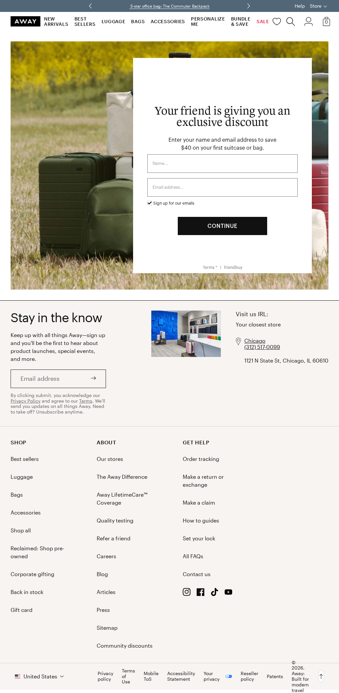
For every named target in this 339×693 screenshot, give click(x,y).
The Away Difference (122, 476)
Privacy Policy (25, 401)
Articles (106, 592)
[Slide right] (91, 6)
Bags (138, 21)
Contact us (197, 574)
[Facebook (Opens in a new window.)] (201, 594)
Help (300, 6)
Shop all (21, 530)
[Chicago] (186, 363)
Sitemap (107, 627)
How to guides (201, 520)
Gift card (21, 610)
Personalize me (208, 21)
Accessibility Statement (181, 676)
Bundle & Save (241, 21)
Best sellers (85, 21)
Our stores (110, 459)
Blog (102, 574)
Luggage (113, 21)
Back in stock (27, 592)
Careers (106, 556)
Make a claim (199, 502)
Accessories (168, 21)
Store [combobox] (315, 6)
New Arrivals (56, 21)
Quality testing (115, 520)
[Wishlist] (277, 21)
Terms (85, 401)
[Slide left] (248, 6)
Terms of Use (128, 676)
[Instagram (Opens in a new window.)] (187, 594)
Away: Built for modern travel (300, 681)
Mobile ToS (151, 676)
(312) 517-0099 (262, 347)
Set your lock (199, 538)
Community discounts (125, 645)
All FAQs (193, 556)
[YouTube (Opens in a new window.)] (228, 594)
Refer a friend (113, 538)
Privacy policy (105, 676)
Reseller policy (249, 676)
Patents (275, 676)
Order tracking (201, 459)
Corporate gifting (32, 574)
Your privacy (211, 676)
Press (103, 610)
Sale (263, 21)
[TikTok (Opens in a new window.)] (214, 594)
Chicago (255, 340)
